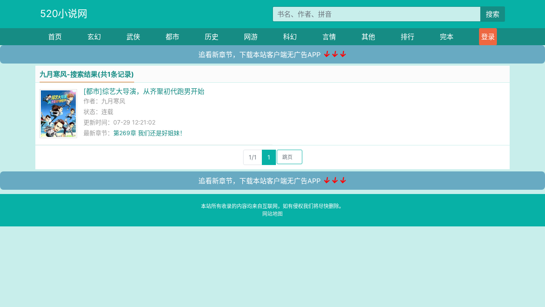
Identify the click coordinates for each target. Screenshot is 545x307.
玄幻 (94, 36)
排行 (407, 36)
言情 (329, 36)
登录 (488, 36)
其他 (368, 36)
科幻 (290, 36)
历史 (211, 36)
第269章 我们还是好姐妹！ (149, 132)
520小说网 (63, 14)
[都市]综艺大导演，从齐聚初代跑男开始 (143, 91)
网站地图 (272, 214)
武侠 (133, 36)
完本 (446, 36)
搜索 (492, 14)
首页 (55, 36)
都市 (172, 36)
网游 (251, 36)
